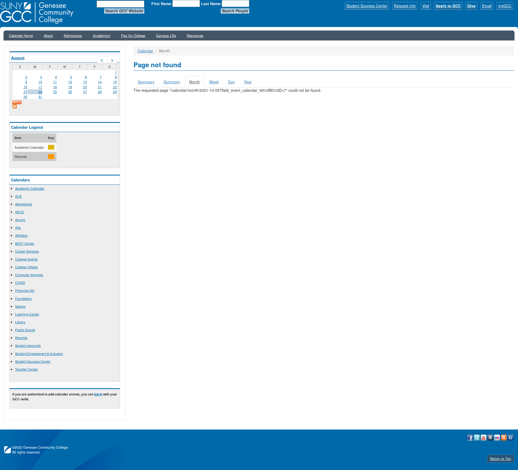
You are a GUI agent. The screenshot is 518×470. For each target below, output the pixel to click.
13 (85, 81)
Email (487, 5)
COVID (20, 282)
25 (55, 91)
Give (471, 5)
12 (70, 81)
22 (115, 86)
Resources (195, 35)
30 (25, 96)
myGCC (505, 5)
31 (40, 96)
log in (98, 394)
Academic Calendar (29, 188)
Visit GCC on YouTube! (483, 438)
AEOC (19, 211)
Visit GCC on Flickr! (497, 438)
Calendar (145, 50)
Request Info (405, 5)
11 (55, 81)
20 (85, 86)
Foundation (23, 298)
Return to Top (500, 458)
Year (248, 81)
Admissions (73, 35)
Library (20, 322)
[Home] (38, 13)
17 (40, 86)
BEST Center (24, 243)
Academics (101, 35)
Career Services (27, 251)
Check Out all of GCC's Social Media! (510, 438)
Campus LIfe (166, 35)
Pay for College (133, 35)
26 (70, 91)
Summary (146, 81)
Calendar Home (21, 35)
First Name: (161, 3)
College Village (26, 267)
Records (21, 337)
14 (100, 81)
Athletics (21, 235)
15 (115, 81)
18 (55, 86)
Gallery (20, 306)
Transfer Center (26, 369)
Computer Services (29, 274)
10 (40, 81)
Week (214, 81)
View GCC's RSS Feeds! (504, 438)
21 (100, 86)
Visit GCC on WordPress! (490, 438)
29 (115, 91)
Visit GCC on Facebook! (470, 438)
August (18, 57)
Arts (18, 227)
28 (100, 91)
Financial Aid (24, 290)
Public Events (25, 329)
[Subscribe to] (64, 106)
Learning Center (27, 314)
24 (40, 91)
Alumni (20, 219)
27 (85, 91)
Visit (425, 5)
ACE (18, 196)
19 (70, 86)
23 (25, 91)
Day (231, 81)
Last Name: (211, 3)
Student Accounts (28, 345)
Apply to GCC (448, 5)
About (48, 35)
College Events (26, 259)
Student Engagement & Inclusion (39, 353)
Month (196, 83)
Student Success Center (366, 5)
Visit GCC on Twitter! (477, 438)
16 (25, 86)
